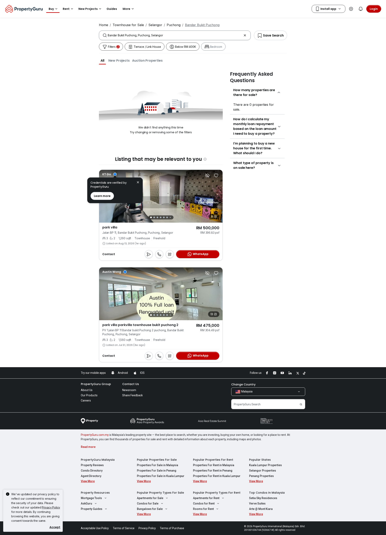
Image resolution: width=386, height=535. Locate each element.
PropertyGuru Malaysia (98, 460)
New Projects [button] (88, 9)
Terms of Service (123, 528)
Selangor (155, 25)
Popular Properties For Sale (157, 460)
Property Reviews (92, 465)
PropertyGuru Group (96, 384)
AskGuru (86, 503)
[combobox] (175, 35)
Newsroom (129, 390)
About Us (86, 390)
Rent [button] (66, 9)
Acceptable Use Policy (95, 528)
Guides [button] (112, 9)
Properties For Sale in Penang (156, 470)
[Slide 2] (154, 217)
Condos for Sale (147, 503)
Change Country (243, 384)
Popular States (260, 460)
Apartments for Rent (206, 498)
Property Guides (91, 509)
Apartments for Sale (150, 498)
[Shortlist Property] (216, 175)
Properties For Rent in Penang (212, 470)
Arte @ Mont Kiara (261, 509)
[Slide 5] (164, 217)
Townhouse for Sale (128, 25)
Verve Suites (257, 503)
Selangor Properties (262, 470)
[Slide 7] (170, 217)
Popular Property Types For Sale (160, 493)
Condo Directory (92, 470)
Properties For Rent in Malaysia (213, 465)
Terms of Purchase (172, 528)
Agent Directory (91, 476)
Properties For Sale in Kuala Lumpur (160, 476)
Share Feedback (132, 395)
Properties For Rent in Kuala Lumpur (216, 476)
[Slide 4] (160, 217)
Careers (86, 400)
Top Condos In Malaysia (267, 493)
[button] (102, 60)
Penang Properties (261, 476)
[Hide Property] (207, 175)
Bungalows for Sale (150, 509)
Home (103, 25)
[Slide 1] (151, 217)
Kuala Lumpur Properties (265, 465)
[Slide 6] (167, 217)
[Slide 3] (157, 217)
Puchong (174, 25)
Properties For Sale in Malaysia (157, 465)
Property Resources (95, 493)
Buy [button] (51, 9)
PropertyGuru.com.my (95, 434)
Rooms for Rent (203, 509)
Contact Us (130, 384)
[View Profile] (109, 174)
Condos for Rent (204, 503)
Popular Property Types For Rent (216, 493)
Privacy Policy (51, 507)
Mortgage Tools (91, 498)
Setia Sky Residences (263, 498)
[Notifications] (361, 9)
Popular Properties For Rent (213, 460)
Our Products (89, 395)
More (126, 9)
